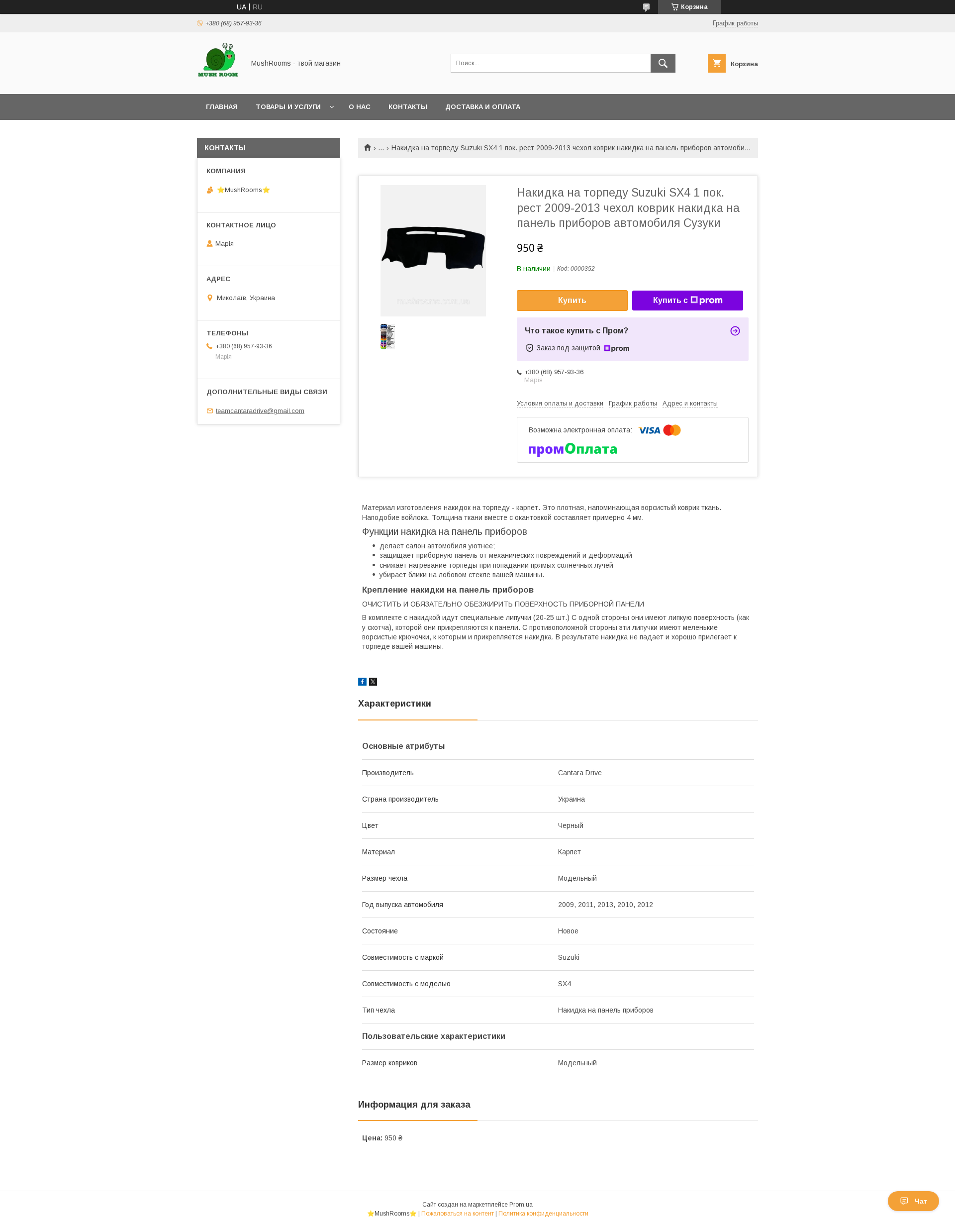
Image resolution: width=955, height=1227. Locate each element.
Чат (921, 1201)
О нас (360, 106)
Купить (572, 300)
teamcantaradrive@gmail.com (260, 410)
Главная (222, 106)
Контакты (407, 106)
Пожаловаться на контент (457, 1213)
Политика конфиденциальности (543, 1213)
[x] (373, 683)
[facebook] (362, 683)
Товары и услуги (288, 106)
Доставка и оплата (482, 106)
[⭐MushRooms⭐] (218, 81)
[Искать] (663, 63)
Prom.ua (521, 1204)
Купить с (670, 300)
